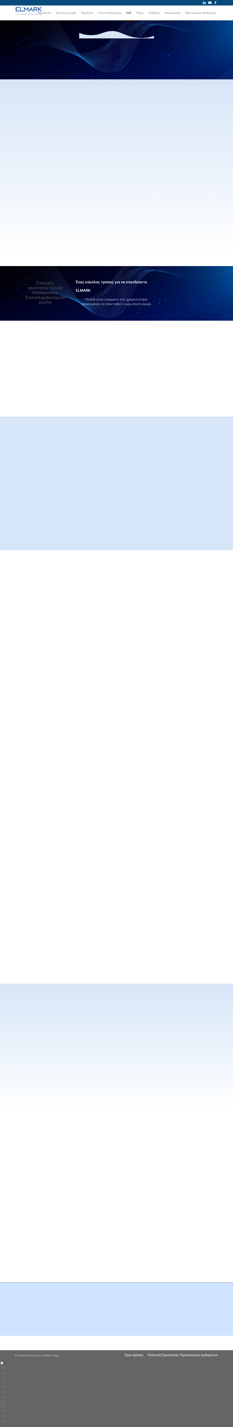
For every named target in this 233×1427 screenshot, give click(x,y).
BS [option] (3, 1406)
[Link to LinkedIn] (204, 2)
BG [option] (3, 1373)
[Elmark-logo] (28, 13)
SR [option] (3, 1402)
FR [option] (3, 1411)
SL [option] (3, 1392)
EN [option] (3, 1368)
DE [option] (3, 1416)
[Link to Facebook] (215, 2)
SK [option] (3, 1397)
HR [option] (3, 1421)
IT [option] (2, 1378)
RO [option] (3, 1382)
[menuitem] (44, 13)
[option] (117, 1368)
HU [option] (3, 1387)
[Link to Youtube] (209, 2)
